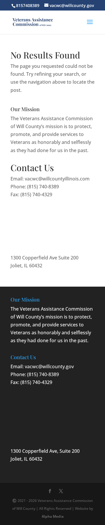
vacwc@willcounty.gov (49, 366)
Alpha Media (53, 516)
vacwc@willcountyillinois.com (57, 178)
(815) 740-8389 (43, 186)
